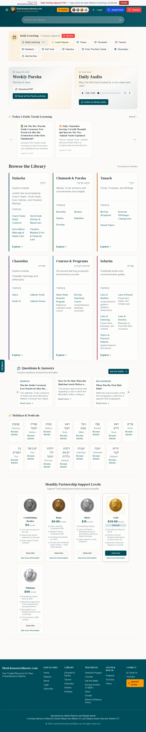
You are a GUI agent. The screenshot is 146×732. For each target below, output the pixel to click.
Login (46, 684)
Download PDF (26, 89)
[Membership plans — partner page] (80, 9)
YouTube (110, 679)
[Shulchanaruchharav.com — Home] (13, 10)
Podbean (110, 675)
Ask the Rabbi (117, 371)
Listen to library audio (95, 102)
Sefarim (67, 687)
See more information (30, 558)
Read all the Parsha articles (32, 96)
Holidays (68, 691)
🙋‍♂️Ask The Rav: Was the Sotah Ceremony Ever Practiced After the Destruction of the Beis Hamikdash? (33, 132)
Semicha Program (93, 672)
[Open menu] (7, 10)
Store (87, 691)
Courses (89, 676)
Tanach (67, 679)
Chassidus (69, 683)
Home (46, 672)
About (46, 680)
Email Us (133, 672)
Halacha (47, 676)
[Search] (120, 19)
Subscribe (30, 553)
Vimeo (109, 683)
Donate (124, 3)
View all (132, 117)
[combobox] (73, 19)
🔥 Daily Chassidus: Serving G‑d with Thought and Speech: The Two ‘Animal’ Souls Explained (72, 131)
